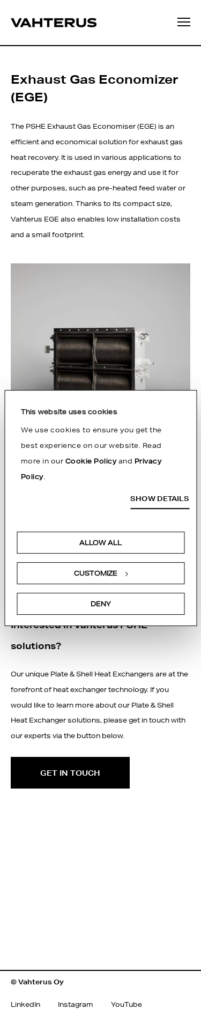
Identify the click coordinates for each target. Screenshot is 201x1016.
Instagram (75, 1004)
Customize (95, 573)
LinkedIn (25, 1004)
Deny (101, 604)
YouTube (126, 1004)
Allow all (100, 543)
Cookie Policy (91, 461)
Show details (159, 499)
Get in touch (70, 772)
